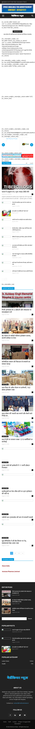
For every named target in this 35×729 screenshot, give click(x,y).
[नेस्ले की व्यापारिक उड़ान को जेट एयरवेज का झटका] (6, 204)
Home (4, 722)
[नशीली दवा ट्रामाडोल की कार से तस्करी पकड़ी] (17, 507)
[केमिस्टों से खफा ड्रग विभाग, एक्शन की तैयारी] (6, 239)
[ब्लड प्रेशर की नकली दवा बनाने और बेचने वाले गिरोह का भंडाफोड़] (17, 403)
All (26, 163)
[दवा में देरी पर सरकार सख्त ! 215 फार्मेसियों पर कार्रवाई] (17, 429)
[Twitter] (20, 715)
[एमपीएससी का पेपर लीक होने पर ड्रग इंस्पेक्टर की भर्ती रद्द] (17, 481)
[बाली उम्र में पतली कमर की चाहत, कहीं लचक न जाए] (6, 265)
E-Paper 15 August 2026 (24, 722)
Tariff (9, 722)
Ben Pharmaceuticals (9, 574)
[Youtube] (25, 715)
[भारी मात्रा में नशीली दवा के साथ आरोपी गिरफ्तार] (6, 273)
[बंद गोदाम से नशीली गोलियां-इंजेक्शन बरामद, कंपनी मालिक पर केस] (17, 326)
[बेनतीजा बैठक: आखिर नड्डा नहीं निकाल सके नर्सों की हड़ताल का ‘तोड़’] (6, 230)
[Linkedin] (15, 715)
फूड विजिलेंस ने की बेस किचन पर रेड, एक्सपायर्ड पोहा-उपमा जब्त (14, 542)
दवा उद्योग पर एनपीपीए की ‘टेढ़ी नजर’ (20, 211)
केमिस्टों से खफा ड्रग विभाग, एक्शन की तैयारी (22, 236)
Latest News (5, 188)
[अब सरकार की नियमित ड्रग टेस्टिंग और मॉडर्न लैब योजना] (6, 247)
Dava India (6, 563)
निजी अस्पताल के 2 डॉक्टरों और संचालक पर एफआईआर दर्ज (17, 34)
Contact (15, 722)
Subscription (17, 723)
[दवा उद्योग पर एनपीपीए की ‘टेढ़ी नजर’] (6, 213)
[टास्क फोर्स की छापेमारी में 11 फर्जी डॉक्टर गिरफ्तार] (17, 455)
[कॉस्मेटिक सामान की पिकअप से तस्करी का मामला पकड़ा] (17, 351)
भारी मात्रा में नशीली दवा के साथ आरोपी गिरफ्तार (22, 271)
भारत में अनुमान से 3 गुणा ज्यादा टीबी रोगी (15, 192)
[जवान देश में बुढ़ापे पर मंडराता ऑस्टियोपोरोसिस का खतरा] (6, 256)
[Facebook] (10, 715)
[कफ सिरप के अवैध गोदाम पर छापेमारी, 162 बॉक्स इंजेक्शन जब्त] (17, 377)
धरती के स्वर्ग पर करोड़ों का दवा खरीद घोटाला (22, 219)
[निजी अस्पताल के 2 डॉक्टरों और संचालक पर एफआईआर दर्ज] (17, 300)
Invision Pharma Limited (11, 568)
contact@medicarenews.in (21, 703)
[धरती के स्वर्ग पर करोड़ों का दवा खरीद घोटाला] (6, 222)
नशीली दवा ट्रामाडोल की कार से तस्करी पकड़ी (17, 517)
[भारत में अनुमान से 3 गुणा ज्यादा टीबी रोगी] (17, 178)
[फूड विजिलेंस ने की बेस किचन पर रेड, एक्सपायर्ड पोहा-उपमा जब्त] (17, 531)
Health (31, 163)
